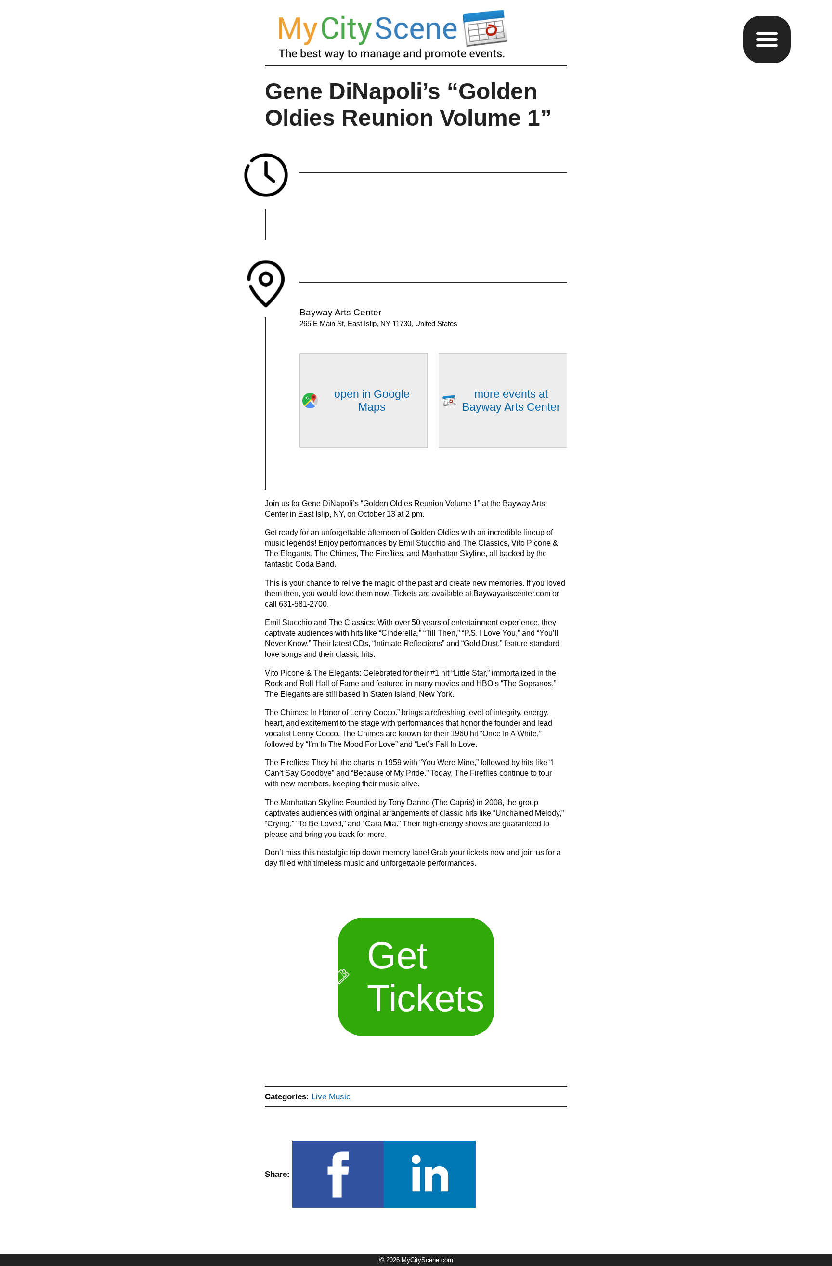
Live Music (331, 1096)
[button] (767, 39)
